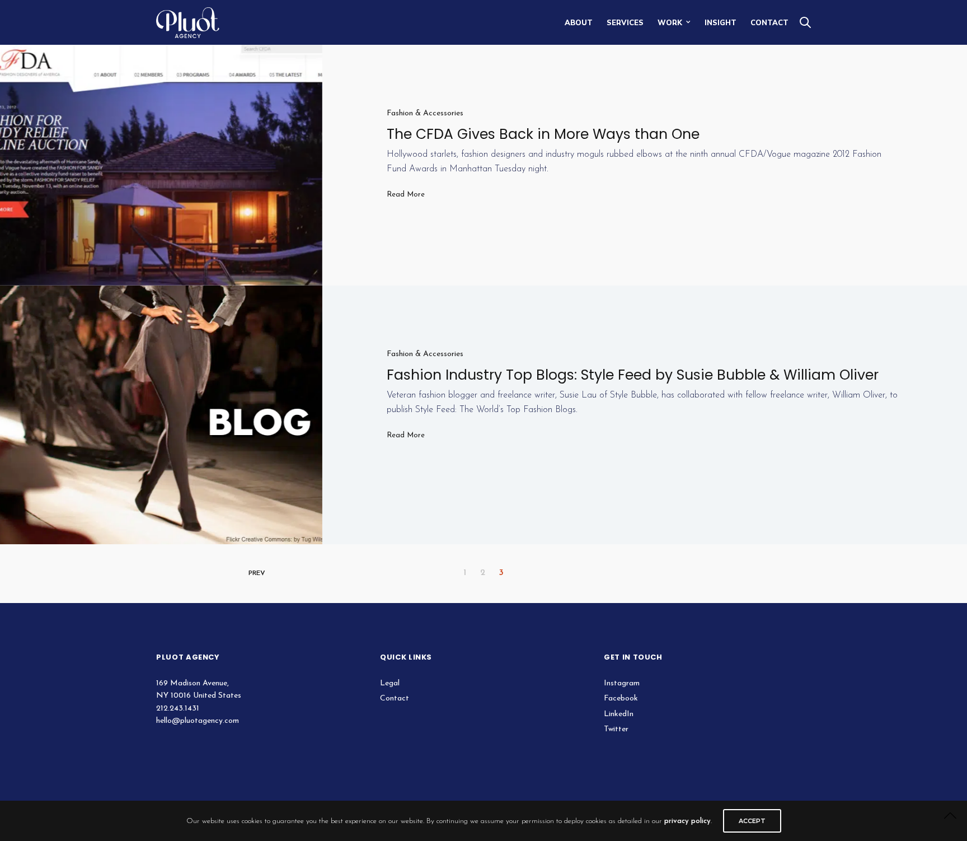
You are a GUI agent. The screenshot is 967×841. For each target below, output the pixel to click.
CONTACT (769, 22)
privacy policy (687, 821)
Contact (394, 698)
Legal (390, 683)
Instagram (622, 683)
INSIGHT (720, 22)
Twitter (616, 729)
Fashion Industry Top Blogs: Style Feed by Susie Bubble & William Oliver (633, 375)
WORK (670, 22)
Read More (406, 194)
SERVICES (625, 22)
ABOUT (579, 22)
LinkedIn (618, 714)
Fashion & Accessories (425, 113)
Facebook (621, 698)
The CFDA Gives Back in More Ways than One (543, 134)
